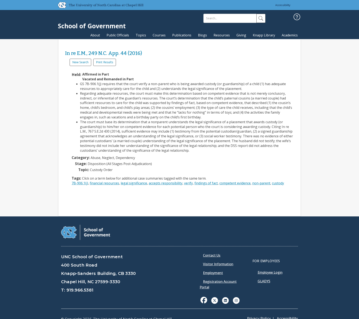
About (95, 35)
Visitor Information (218, 264)
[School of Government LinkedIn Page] (225, 300)
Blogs (202, 35)
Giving (241, 35)
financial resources (104, 183)
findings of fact (206, 183)
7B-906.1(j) (80, 183)
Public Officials (118, 35)
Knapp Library (264, 35)
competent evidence (235, 183)
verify (188, 183)
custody (278, 183)
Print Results (104, 62)
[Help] (297, 17)
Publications (181, 35)
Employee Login (270, 272)
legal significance (134, 183)
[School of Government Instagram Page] (236, 300)
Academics (290, 35)
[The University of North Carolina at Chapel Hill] (60, 5)
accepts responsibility (165, 183)
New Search (80, 62)
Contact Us (211, 255)
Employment (213, 273)
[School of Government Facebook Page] (204, 300)
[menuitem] (205, 303)
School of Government (92, 26)
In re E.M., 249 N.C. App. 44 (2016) (103, 53)
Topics (141, 35)
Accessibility (282, 5)
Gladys (264, 281)
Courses (159, 35)
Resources (222, 35)
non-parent (261, 183)
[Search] (261, 18)
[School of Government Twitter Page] (214, 300)
